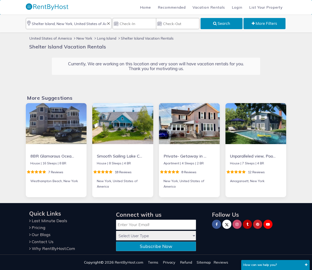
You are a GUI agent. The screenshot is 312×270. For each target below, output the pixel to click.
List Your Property (266, 7)
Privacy (169, 262)
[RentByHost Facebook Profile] (216, 224)
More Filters (266, 23)
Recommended (172, 7)
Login (237, 7)
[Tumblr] (247, 224)
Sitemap (204, 262)
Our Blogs (40, 234)
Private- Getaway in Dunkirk (191, 156)
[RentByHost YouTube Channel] (267, 224)
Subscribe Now (156, 246)
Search (223, 23)
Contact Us (42, 241)
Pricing (38, 227)
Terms (153, 262)
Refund (186, 262)
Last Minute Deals (49, 220)
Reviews (221, 262)
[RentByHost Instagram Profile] (237, 224)
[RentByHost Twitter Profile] (226, 224)
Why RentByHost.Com (53, 248)
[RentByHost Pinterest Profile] (257, 224)
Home (145, 7)
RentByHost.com (129, 262)
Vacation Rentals (209, 7)
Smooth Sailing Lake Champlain (127, 156)
